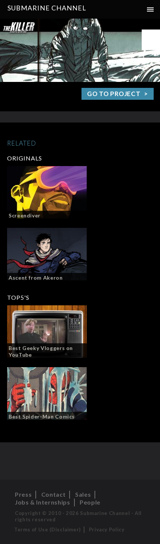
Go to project (113, 94)
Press (23, 494)
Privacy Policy (107, 529)
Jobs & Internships (42, 502)
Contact (53, 494)
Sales (83, 494)
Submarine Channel (46, 7)
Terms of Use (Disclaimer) (47, 529)
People (90, 502)
